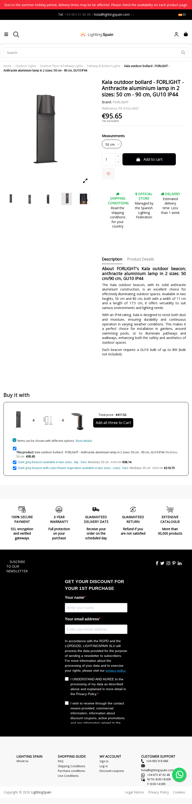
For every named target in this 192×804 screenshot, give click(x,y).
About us (22, 761)
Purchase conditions (71, 771)
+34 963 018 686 (157, 761)
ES (184, 15)
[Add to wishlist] (108, 173)
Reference (109, 108)
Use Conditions (68, 776)
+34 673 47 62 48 (158, 775)
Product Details (140, 259)
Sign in (104, 761)
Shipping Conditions (71, 766)
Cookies (179, 792)
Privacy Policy (158, 792)
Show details (83, 441)
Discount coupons (112, 771)
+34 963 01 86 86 (77, 14)
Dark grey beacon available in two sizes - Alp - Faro (52, 462)
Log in (104, 766)
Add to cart (153, 159)
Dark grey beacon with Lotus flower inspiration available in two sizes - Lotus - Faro (73, 468)
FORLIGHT (121, 102)
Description (112, 259)
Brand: (107, 102)
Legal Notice (134, 792)
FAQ (60, 761)
